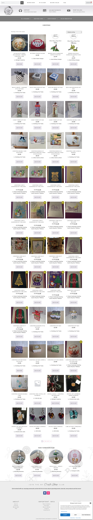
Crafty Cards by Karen (38, 157)
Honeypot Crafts (75, 470)
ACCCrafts (38, 431)
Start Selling (77, 10)
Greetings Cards (38, 18)
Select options (55, 403)
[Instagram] (48, 493)
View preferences (86, 514)
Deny (75, 514)
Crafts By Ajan (38, 398)
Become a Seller (54, 2)
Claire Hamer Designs (38, 58)
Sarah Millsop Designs (56, 59)
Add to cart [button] (37, 64)
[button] (90, 503)
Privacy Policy (78, 517)
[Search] (22, 2)
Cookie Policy (72, 517)
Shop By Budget (52, 18)
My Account (42, 2)
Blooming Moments (19, 471)
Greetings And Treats (20, 92)
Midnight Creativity (20, 60)
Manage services (64, 511)
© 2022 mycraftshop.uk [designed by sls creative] (46, 518)
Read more (19, 64)
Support (27, 10)
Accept (65, 514)
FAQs (64, 2)
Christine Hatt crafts (74, 399)
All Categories (25, 18)
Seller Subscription (66, 18)
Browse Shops (31, 2)
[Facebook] (44, 493)
